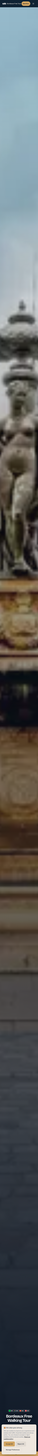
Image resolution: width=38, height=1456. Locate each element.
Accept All (9, 1444)
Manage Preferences (13, 1450)
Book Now (26, 3)
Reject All (21, 1444)
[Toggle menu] (33, 3)
